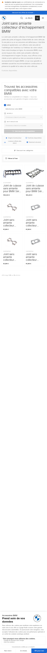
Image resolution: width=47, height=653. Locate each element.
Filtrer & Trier (13, 158)
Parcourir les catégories (25, 150)
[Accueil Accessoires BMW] (4, 18)
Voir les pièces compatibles (25, 131)
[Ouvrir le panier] (37, 18)
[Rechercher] (21, 18)
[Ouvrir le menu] (42, 18)
